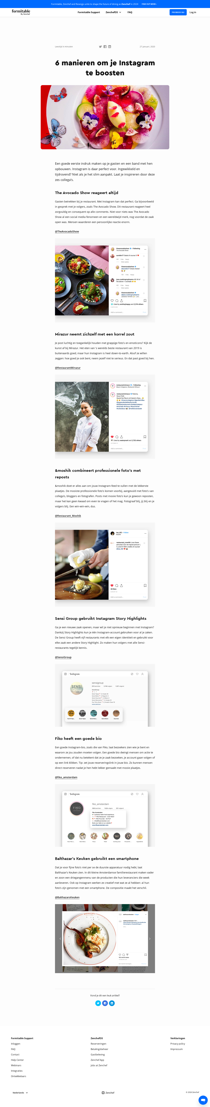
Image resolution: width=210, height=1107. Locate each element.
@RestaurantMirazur (68, 367)
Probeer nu (178, 12)
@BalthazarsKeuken (67, 897)
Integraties (17, 1070)
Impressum (176, 1049)
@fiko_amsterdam (66, 777)
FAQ (130, 12)
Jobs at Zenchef (99, 1065)
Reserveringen (98, 1043)
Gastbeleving (98, 1054)
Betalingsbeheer (99, 1049)
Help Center (17, 1060)
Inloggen (15, 1043)
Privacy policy (177, 1043)
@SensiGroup (63, 657)
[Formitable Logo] (21, 12)
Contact (15, 1054)
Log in (193, 12)
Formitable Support (89, 12)
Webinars (16, 1065)
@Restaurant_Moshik (68, 515)
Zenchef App (97, 1060)
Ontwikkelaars (18, 1076)
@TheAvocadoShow (67, 231)
